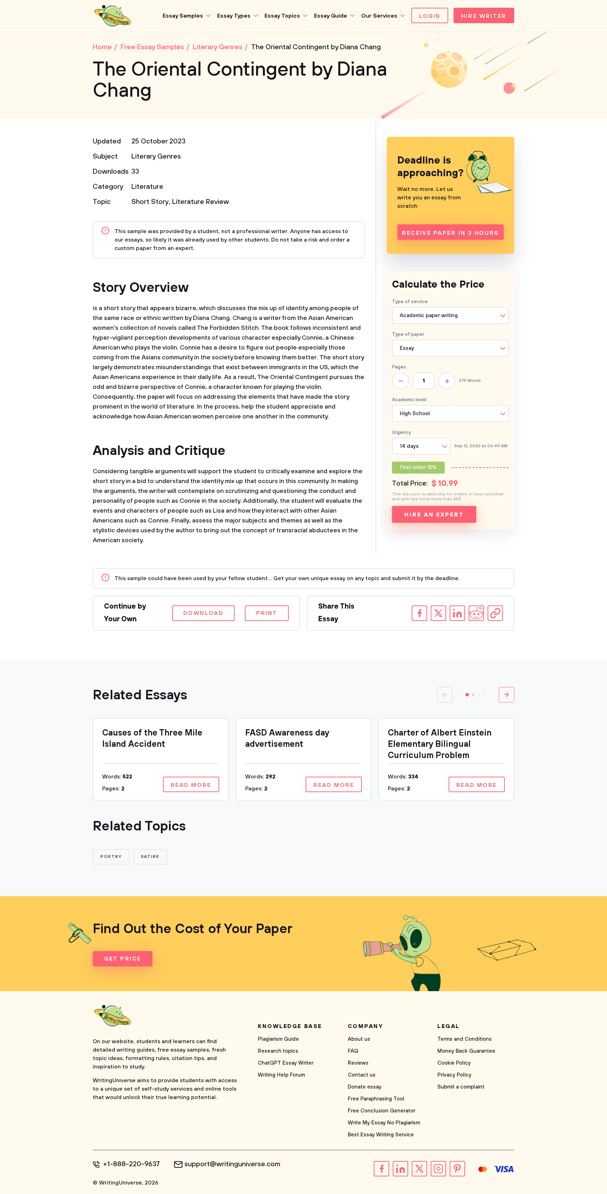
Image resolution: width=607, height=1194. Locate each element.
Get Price (122, 958)
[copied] (495, 613)
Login (429, 16)
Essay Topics (282, 15)
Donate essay (364, 1087)
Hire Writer (484, 16)
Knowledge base (290, 1026)
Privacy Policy (454, 1075)
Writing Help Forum (281, 1075)
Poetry (111, 856)
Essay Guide (330, 15)
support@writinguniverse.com (232, 1164)
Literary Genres (156, 156)
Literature (147, 186)
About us (359, 1039)
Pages (399, 367)
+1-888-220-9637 (131, 1164)
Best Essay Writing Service (381, 1134)
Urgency (401, 432)
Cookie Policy (454, 1063)
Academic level (409, 400)
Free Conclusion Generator (381, 1111)
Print (267, 613)
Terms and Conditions (464, 1039)
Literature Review (200, 202)
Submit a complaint (460, 1087)
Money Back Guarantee (466, 1051)
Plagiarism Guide (278, 1039)
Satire (150, 856)
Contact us (362, 1075)
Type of (408, 334)
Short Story (150, 202)
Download (203, 613)
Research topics (278, 1051)
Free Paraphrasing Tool (376, 1099)
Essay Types (233, 15)
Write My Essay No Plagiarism (384, 1122)
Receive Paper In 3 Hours (450, 233)
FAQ (353, 1051)
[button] (467, 694)
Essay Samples (183, 15)
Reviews (358, 1063)
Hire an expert (434, 514)
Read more (191, 785)
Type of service (410, 301)
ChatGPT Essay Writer (285, 1063)
